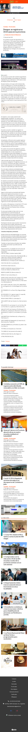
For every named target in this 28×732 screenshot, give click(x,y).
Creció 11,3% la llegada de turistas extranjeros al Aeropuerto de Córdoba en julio (13, 481)
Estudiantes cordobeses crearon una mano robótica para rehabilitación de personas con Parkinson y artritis (13, 611)
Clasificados (14, 694)
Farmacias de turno (14, 691)
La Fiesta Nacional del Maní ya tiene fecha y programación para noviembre (14, 636)
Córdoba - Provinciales (9, 27)
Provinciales (14, 686)
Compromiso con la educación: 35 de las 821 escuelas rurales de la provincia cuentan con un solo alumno (12, 560)
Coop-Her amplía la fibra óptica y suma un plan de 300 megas (14, 536)
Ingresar (15, 697)
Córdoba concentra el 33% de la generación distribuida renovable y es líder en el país (14, 386)
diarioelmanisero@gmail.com (14, 706)
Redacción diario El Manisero (13, 35)
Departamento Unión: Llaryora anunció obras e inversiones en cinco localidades (12, 586)
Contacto (14, 678)
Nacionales (14, 684)
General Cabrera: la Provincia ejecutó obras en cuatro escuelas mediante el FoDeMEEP (14, 433)
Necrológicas (14, 689)
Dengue (8, 341)
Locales (14, 681)
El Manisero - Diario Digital (14, 20)
